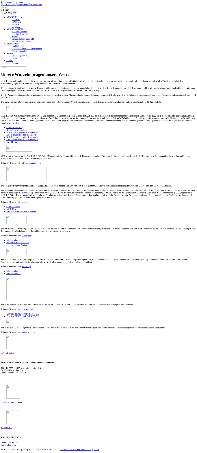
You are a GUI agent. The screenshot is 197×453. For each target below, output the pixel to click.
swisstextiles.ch (28, 332)
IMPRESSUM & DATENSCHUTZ (75, 449)
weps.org (26, 202)
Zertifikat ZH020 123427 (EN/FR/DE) (22, 314)
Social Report (12, 142)
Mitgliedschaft (12, 240)
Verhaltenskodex (13, 273)
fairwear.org (27, 236)
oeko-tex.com (27, 309)
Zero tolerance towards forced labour (22, 139)
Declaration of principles (16, 130)
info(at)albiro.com (8, 445)
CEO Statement (13, 206)
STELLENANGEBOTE (12, 402)
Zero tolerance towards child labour (21, 135)
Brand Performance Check (17, 242)
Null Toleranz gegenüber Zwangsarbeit (23, 137)
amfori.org (26, 266)
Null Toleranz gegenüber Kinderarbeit (22, 132)
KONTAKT (6, 427)
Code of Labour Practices (17, 245)
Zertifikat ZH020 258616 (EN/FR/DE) (22, 316)
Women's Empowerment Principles (21, 211)
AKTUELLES (7, 353)
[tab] (98, 109)
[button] (14, 17)
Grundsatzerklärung (14, 127)
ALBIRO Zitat (12, 209)
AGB (96, 449)
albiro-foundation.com (31, 163)
